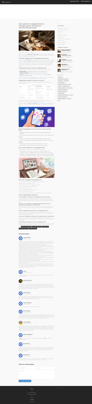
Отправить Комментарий (25, 380)
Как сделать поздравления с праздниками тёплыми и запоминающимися (66, 64)
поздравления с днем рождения (63, 95)
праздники (59, 86)
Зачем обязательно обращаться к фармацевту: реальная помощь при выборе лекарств (66, 69)
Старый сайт (32, 401)
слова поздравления (66, 86)
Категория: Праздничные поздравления (64, 38)
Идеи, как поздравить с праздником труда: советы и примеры (66, 50)
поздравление (66, 80)
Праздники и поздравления (62, 42)
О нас (32, 391)
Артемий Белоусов (21, 52)
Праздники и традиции (61, 44)
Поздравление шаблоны (74, 1)
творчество (69, 98)
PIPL (32, 395)
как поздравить (60, 80)
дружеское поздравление (62, 98)
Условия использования (32, 392)
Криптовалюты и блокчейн (62, 35)
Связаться (32, 397)
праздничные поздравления (36, 226)
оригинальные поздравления (62, 84)
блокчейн (71, 95)
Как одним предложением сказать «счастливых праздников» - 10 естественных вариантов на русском (66, 59)
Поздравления (60, 37)
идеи (59, 100)
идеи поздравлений (45, 226)
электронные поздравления (23, 228)
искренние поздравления (62, 87)
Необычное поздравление (85, 1)
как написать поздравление (62, 91)
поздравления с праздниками (26, 226)
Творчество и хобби (61, 40)
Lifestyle (59, 33)
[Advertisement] (46, 11)
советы (70, 84)
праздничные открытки (33, 228)
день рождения (69, 87)
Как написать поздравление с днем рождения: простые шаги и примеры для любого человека (66, 55)
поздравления (60, 31)
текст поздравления (61, 93)
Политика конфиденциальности (32, 394)
